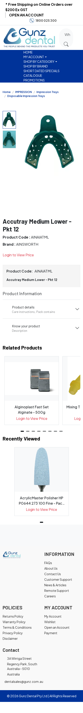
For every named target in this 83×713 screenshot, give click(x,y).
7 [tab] (55, 431)
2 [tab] (27, 431)
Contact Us (52, 574)
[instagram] (69, 20)
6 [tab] (50, 431)
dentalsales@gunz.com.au (23, 681)
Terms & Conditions (17, 627)
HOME (28, 52)
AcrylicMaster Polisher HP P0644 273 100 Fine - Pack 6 (41, 501)
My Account (53, 616)
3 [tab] (33, 431)
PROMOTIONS (34, 80)
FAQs (48, 563)
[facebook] (62, 20)
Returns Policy (13, 616)
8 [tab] (61, 431)
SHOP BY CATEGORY (38, 61)
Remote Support (56, 591)
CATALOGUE (32, 75)
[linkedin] (76, 20)
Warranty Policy (14, 622)
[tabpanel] (32, 390)
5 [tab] (44, 431)
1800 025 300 (46, 20)
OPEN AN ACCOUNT (26, 15)
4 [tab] (39, 431)
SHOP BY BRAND (35, 66)
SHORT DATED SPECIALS (41, 71)
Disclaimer (10, 638)
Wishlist (50, 622)
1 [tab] (22, 431)
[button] (79, 37)
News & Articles (55, 585)
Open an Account (56, 627)
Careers (50, 596)
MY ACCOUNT (33, 57)
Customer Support (58, 579)
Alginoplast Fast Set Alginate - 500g (32, 410)
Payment (50, 633)
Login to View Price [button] (18, 255)
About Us (51, 568)
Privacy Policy (13, 633)
